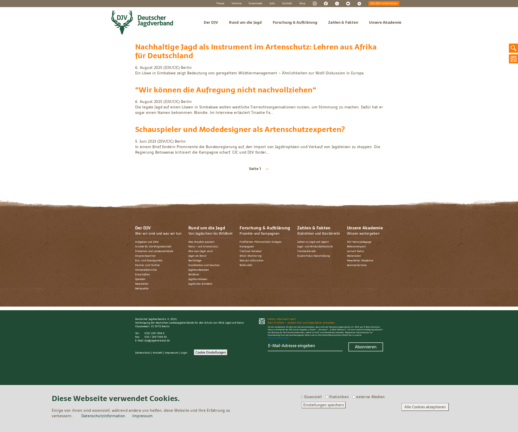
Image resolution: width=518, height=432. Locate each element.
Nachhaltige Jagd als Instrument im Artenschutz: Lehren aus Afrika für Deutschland (256, 51)
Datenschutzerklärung (278, 337)
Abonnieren (366, 347)
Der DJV (211, 22)
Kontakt (287, 4)
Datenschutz (143, 353)
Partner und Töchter (147, 265)
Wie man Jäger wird (200, 251)
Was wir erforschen (251, 261)
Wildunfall (246, 265)
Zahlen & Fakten (343, 22)
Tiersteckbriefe (306, 251)
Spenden (140, 279)
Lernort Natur (355, 251)
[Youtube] (348, 3)
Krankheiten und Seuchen (204, 265)
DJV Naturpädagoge (359, 242)
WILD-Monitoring (251, 256)
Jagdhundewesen (198, 270)
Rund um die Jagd (245, 22)
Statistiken (339, 397)
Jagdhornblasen (197, 279)
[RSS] (359, 3)
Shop (302, 4)
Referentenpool (356, 247)
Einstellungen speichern (323, 405)
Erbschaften (142, 275)
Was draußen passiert (201, 242)
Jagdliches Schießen (200, 284)
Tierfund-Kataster (251, 251)
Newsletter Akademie (360, 261)
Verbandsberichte (146, 270)
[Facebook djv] (326, 3)
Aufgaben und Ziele (147, 242)
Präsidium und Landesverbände (154, 251)
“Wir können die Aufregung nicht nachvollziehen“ (225, 90)
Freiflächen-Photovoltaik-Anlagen (260, 242)
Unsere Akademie (385, 22)
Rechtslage (195, 261)
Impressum (171, 353)
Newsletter (142, 284)
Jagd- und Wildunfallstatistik (315, 247)
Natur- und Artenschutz (203, 247)
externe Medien (370, 397)
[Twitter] (337, 3)
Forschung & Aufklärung (295, 22)
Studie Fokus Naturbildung (313, 256)
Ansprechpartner (145, 256)
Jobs (272, 4)
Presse (220, 4)
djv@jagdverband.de (157, 341)
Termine (236, 4)
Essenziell (313, 397)
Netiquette (142, 289)
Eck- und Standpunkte (148, 261)
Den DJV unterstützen (383, 4)
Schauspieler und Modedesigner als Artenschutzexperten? (240, 129)
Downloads (255, 4)
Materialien (354, 256)
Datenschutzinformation (103, 416)
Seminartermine (357, 265)
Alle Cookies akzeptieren (425, 407)
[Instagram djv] (315, 3)
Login (184, 353)
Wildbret (193, 275)
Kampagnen (247, 247)
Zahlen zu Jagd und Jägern (313, 242)
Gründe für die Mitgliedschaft (153, 247)
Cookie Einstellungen (210, 352)
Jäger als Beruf (197, 256)
